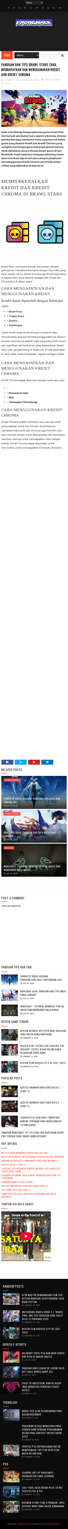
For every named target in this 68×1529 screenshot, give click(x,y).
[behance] (37, 7)
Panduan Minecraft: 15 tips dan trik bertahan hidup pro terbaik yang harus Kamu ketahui (32, 1134)
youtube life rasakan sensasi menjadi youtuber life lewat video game (30, 1170)
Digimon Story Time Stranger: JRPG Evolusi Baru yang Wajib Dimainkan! (43, 1504)
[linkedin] (19, 7)
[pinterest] (54, 7)
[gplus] (30, 7)
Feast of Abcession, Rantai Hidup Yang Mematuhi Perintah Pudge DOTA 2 (41, 1386)
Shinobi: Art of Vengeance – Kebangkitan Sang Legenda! (38, 1474)
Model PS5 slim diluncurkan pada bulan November (42, 1412)
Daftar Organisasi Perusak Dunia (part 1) (24, 1185)
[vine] (43, 7)
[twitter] (14, 7)
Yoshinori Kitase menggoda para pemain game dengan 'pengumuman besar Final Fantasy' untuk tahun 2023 (42, 1431)
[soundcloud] (59, 7)
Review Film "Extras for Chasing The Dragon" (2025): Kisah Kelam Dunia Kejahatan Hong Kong (42, 1049)
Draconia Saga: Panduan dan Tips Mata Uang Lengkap (30, 834)
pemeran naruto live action (17, 1182)
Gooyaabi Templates (52, 1524)
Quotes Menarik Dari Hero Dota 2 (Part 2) (40, 1089)
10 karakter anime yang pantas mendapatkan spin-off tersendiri (31, 1176)
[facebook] (8, 7)
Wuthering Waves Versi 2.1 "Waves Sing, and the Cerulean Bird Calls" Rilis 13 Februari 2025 (43, 1315)
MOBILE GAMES (52, 79)
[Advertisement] (34, 609)
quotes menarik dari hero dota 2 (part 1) (40, 1104)
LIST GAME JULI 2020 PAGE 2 (16, 1189)
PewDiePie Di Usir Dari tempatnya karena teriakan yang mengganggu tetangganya (41, 1121)
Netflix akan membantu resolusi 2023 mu (24, 1152)
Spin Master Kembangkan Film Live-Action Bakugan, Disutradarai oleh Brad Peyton (43, 1298)
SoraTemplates (23, 1524)
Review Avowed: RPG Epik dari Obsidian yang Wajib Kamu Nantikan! (43, 1032)
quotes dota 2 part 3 (13, 1164)
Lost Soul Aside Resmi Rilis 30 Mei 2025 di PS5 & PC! (42, 1489)
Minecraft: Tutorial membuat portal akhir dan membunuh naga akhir (32, 868)
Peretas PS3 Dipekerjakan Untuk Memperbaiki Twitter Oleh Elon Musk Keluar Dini (41, 1450)
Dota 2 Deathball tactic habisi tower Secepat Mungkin (32, 1156)
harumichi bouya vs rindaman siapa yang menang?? (30, 1160)
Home (7, 55)
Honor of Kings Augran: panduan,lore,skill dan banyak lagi (32, 800)
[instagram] (25, 7)
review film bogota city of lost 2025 (42, 1063)
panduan (6, 83)
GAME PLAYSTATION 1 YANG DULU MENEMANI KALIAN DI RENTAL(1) (28, 1195)
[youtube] (48, 7)
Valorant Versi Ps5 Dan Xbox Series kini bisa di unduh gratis (43, 1354)
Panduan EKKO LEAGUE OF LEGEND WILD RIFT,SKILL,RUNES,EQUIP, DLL (43, 1369)
